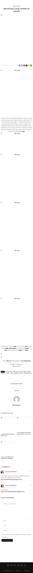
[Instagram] (21, 565)
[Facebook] (8, 565)
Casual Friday (23, 371)
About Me (18, 570)
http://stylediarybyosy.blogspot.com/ (11, 479)
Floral (7, 373)
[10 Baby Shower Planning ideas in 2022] (8, 424)
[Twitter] (11, 565)
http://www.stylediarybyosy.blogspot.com (13, 491)
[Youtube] (17, 409)
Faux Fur (16, 390)
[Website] (15, 409)
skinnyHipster (4, 65)
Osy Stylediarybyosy (11, 471)
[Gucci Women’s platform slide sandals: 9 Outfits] (24, 423)
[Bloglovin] (18, 565)
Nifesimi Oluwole (19, 373)
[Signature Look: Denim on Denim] (16, 38)
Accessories (9, 371)
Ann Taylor (16, 371)
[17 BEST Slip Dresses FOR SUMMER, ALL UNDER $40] (8, 448)
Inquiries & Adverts (8, 570)
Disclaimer (26, 570)
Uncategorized (16, 6)
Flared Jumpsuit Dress (16, 383)
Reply (31, 471)
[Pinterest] (15, 565)
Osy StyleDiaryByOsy (11, 485)
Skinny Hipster (28, 373)
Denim (28, 371)
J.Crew (12, 373)
